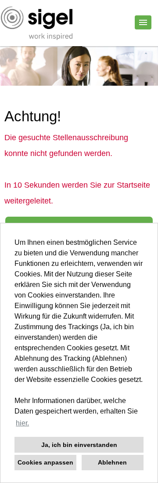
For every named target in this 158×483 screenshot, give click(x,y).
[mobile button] (143, 22)
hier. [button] (22, 423)
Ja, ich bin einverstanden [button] (79, 444)
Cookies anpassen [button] (45, 462)
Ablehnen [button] (112, 462)
